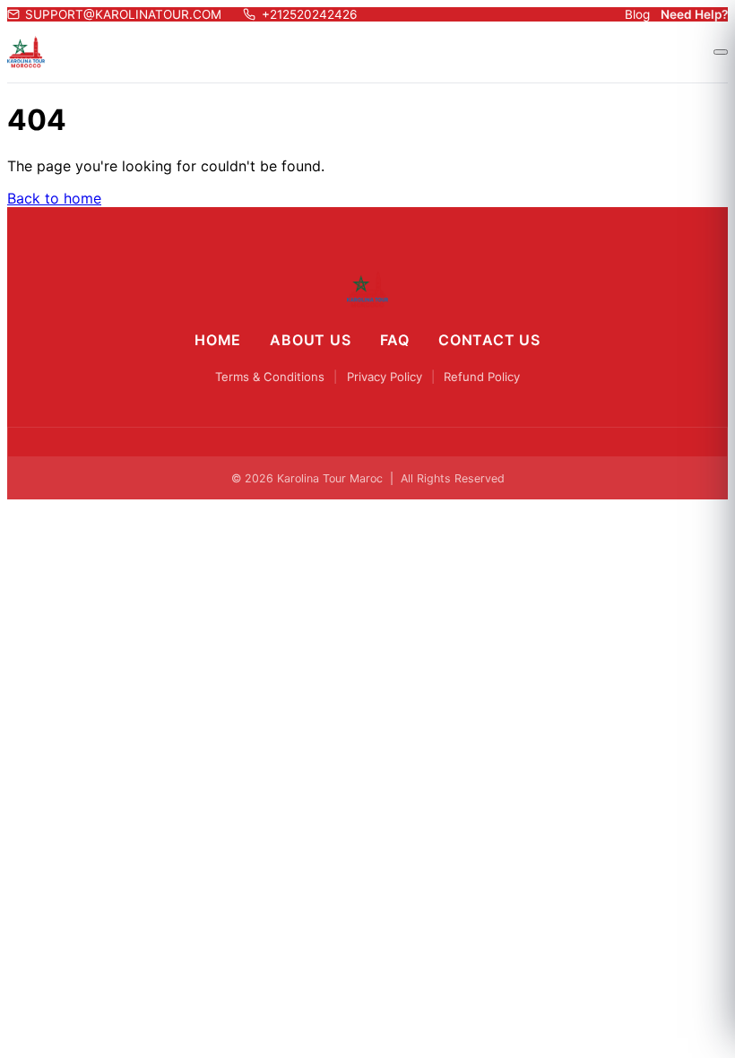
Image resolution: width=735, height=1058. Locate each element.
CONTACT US (489, 340)
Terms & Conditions (269, 376)
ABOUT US (310, 340)
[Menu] (720, 52)
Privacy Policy (384, 376)
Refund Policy (482, 376)
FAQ (395, 340)
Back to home (54, 198)
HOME (218, 340)
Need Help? (694, 14)
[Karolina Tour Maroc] (368, 290)
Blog (637, 14)
